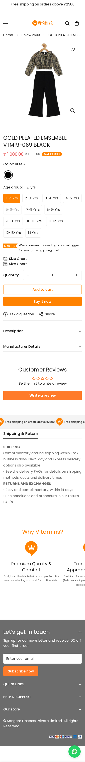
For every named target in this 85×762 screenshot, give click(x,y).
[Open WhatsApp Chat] (74, 751)
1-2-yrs (12, 198)
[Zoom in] (72, 111)
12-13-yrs (13, 232)
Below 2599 (31, 35)
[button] (77, 23)
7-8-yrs (33, 209)
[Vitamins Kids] (42, 23)
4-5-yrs (72, 198)
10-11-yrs (34, 221)
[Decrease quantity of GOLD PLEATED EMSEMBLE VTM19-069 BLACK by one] (28, 275)
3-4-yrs (51, 198)
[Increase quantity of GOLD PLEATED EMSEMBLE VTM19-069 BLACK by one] (76, 275)
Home (8, 35)
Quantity (11, 275)
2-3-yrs (31, 198)
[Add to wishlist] (72, 50)
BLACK (8, 175)
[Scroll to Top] (77, 738)
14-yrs (33, 232)
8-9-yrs (53, 209)
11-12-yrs (56, 221)
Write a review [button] (42, 395)
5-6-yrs (12, 209)
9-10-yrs (13, 221)
